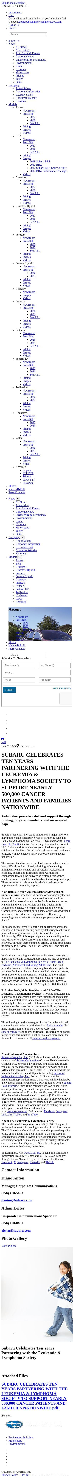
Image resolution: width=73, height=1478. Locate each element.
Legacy (27, 470)
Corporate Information (28, 91)
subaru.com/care (10, 1031)
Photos (12, 485)
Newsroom (29, 110)
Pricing (20, 75)
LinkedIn (6, 1114)
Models (13, 104)
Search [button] (12, 28)
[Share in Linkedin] (11, 714)
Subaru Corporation (27, 1060)
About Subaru (23, 88)
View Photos (8, 1245)
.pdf (3, 742)
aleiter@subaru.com (16, 1230)
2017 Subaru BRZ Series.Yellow (48, 167)
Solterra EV (22, 589)
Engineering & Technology (31, 59)
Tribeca (27, 476)
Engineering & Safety (21, 1437)
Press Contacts (17, 492)
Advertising (22, 50)
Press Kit (28, 113)
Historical (21, 69)
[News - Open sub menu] (18, 499)
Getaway (21, 579)
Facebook (49, 1111)
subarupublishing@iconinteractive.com (39, 21)
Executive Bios (24, 94)
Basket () (14, 24)
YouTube (32, 1114)
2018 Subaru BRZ (40, 161)
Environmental (24, 62)
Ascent (19, 560)
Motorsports (22, 72)
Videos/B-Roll (17, 489)
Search (5, 34)
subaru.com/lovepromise (46, 1038)
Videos (26, 132)
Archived (21, 601)
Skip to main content (12, 2)
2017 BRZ (36, 164)
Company (14, 85)
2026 (32, 120)
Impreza (20, 582)
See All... (35, 123)
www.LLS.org (32, 1152)
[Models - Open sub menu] (20, 557)
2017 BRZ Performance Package (48, 171)
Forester (20, 573)
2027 (32, 116)
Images (27, 129)
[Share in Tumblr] (10, 728)
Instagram (61, 1111)
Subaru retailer (55, 1025)
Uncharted (21, 595)
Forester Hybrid (24, 576)
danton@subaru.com (16, 1200)
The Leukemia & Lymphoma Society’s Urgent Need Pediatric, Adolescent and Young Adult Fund (32, 963)
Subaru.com (15, 12)
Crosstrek (21, 566)
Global (19, 66)
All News (21, 46)
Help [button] (11, 15)
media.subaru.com (17, 1111)
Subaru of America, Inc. (14, 1057)
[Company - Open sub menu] (22, 537)
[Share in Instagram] (10, 733)
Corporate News (25, 56)
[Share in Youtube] (11, 723)
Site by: (25, 1474)
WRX (19, 598)
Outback (20, 585)
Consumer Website (26, 97)
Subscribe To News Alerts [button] (16, 658)
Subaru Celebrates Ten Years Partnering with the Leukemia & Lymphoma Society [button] (31, 1353)
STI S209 (28, 473)
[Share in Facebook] (11, 720)
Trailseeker (22, 592)
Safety (19, 78)
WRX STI (28, 479)
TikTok (17, 1114)
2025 (32, 247)
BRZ (18, 563)
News (12, 43)
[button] (2, 739)
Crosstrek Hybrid (25, 569)
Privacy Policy (9, 1474)
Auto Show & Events (28, 53)
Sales (18, 81)
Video (26, 463)
